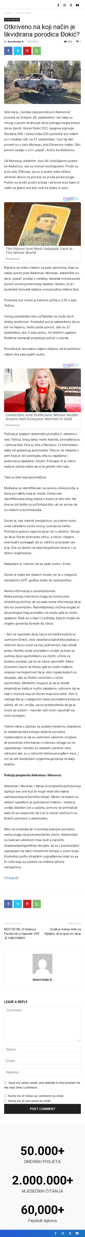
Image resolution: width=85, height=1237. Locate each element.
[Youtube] (77, 5)
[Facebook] (58, 5)
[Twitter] (71, 5)
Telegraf (11, 878)
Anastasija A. (16, 41)
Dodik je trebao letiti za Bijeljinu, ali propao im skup (63, 931)
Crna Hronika (23, 13)
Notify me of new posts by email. (29, 1100)
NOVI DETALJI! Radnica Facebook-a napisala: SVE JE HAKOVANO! (21, 933)
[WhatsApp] (37, 51)
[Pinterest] (27, 51)
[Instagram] (64, 5)
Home (7, 13)
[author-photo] (42, 973)
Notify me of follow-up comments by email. (36, 1095)
